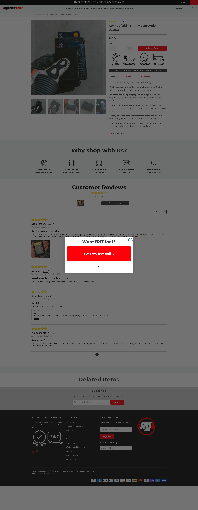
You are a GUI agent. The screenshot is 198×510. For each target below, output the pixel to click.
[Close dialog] (130, 240)
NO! (99, 266)
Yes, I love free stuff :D (99, 253)
